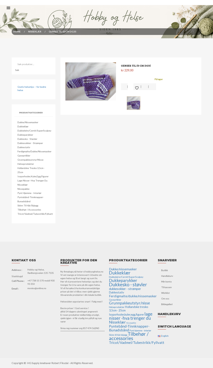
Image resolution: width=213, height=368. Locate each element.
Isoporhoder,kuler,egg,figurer (33, 176)
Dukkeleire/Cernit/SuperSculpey (34, 130)
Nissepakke (23, 188)
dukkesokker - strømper (30, 143)
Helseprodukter (25, 163)
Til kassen (166, 287)
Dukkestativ (23, 147)
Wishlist (165, 292)
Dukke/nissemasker (27, 122)
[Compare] (152, 86)
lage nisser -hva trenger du (32, 180)
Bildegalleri (167, 304)
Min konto (166, 281)
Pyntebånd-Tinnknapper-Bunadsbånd (129, 328)
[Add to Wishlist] (137, 86)
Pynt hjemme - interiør (29, 193)
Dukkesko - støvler (27, 138)
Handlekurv (167, 275)
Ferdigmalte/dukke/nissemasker (34, 151)
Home (17, 31)
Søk (17, 70)
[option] (90, 81)
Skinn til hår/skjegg (27, 205)
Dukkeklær (22, 126)
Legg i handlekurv (124, 86)
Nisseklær (34, 31)
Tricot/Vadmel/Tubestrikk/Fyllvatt (35, 213)
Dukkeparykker (25, 134)
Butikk (164, 270)
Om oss (165, 298)
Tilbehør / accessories (29, 209)
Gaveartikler (23, 155)
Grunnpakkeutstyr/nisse (30, 159)
